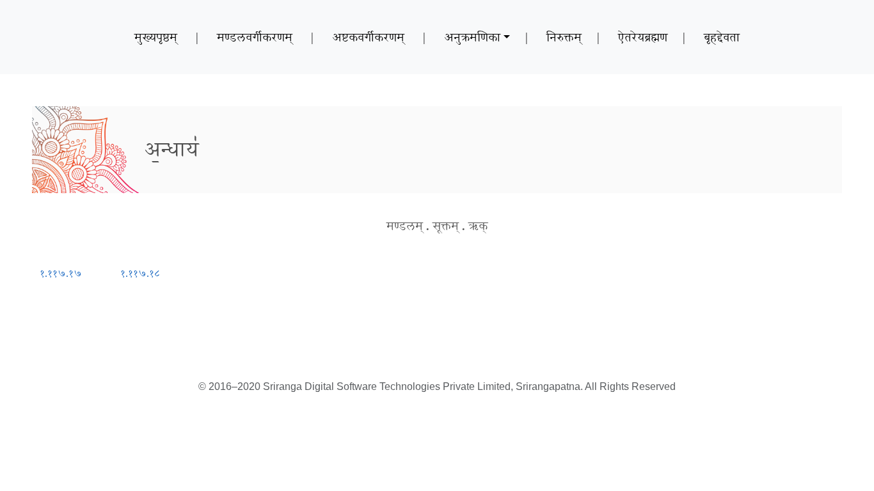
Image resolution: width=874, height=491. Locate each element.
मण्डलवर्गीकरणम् (254, 37)
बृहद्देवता (722, 37)
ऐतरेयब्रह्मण (642, 37)
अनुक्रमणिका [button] (472, 37)
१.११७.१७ (61, 273)
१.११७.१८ (140, 273)
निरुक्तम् (564, 37)
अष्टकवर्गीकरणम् (368, 37)
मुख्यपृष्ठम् (155, 37)
